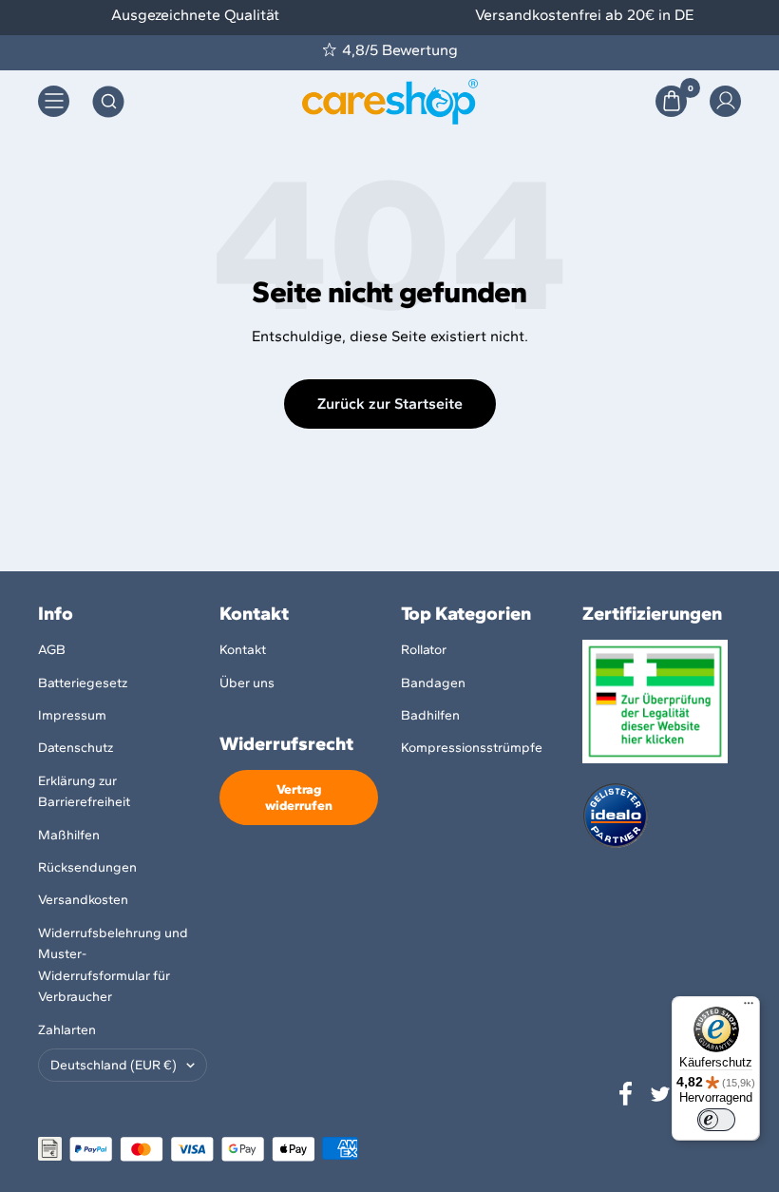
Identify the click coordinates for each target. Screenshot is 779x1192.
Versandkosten (83, 900)
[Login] (725, 101)
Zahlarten (67, 1030)
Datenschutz (75, 748)
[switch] (716, 1119)
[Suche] (108, 102)
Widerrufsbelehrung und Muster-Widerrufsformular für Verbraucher (113, 965)
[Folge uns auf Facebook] (626, 1094)
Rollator (423, 650)
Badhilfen (430, 715)
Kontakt (242, 650)
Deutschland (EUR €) (113, 1065)
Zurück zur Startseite (390, 403)
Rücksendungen (87, 867)
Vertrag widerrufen (298, 797)
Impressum (72, 715)
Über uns (247, 683)
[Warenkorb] (671, 101)
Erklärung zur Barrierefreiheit (84, 791)
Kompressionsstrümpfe (471, 748)
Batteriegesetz (82, 683)
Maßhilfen (69, 835)
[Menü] (748, 1007)
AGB (52, 650)
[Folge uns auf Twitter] (660, 1094)
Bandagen (433, 683)
